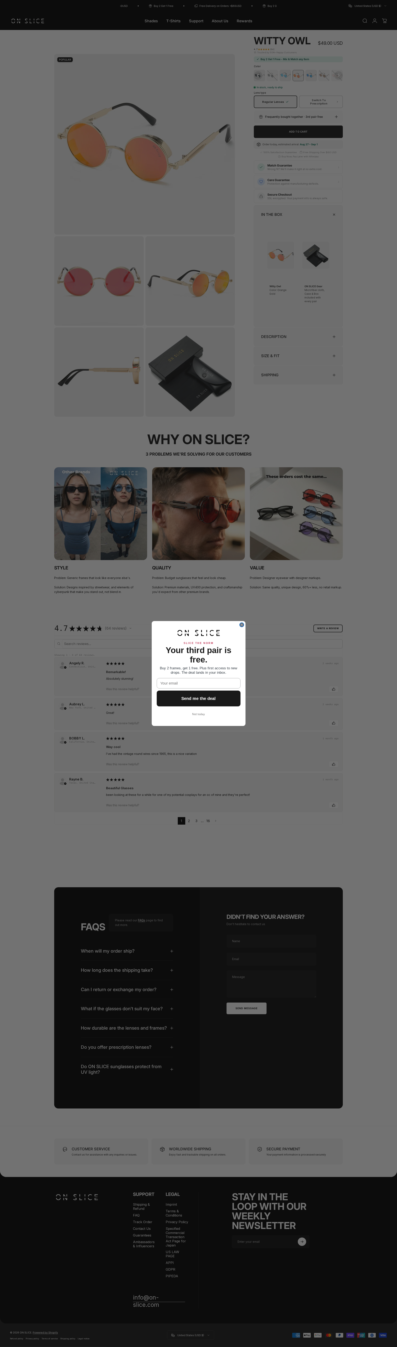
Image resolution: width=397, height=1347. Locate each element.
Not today (198, 714)
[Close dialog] (242, 625)
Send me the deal (198, 698)
